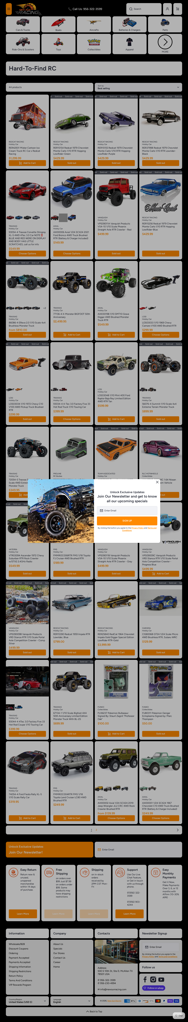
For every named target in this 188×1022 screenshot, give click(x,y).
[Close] (157, 482)
